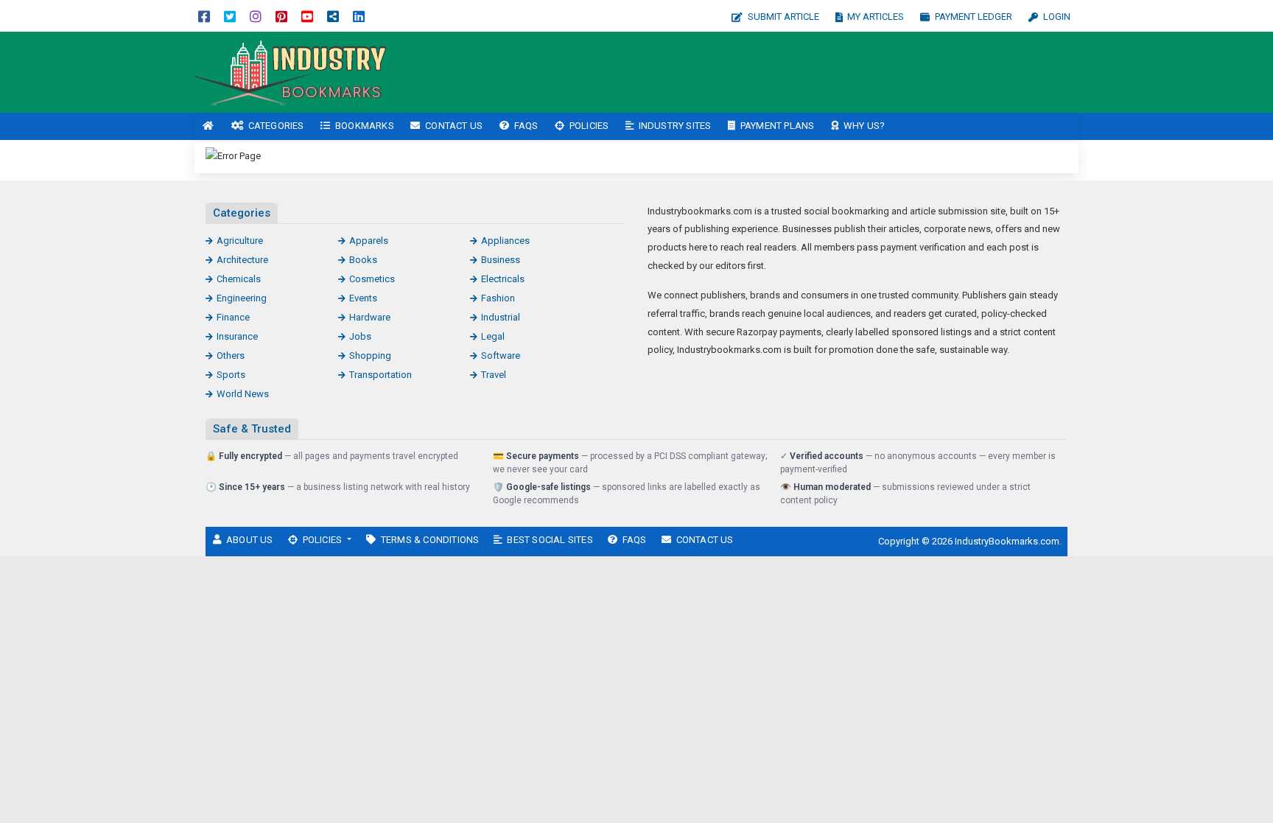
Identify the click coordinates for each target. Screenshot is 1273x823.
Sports (231, 374)
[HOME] (208, 126)
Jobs (360, 336)
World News (243, 393)
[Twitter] (230, 15)
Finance (233, 317)
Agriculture (240, 240)
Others (231, 355)
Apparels (368, 240)
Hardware (369, 317)
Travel (493, 374)
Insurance (237, 336)
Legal (493, 336)
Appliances (505, 240)
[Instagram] (256, 15)
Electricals (503, 278)
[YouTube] (307, 15)
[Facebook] (204, 15)
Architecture (242, 259)
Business (500, 259)
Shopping (370, 355)
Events (363, 298)
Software (500, 355)
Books (363, 259)
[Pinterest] (281, 15)
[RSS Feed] (333, 15)
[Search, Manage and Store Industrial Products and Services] (293, 71)
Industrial (500, 317)
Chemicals (239, 278)
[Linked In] (359, 15)
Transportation (380, 374)
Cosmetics (372, 278)
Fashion (498, 298)
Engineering (242, 298)
